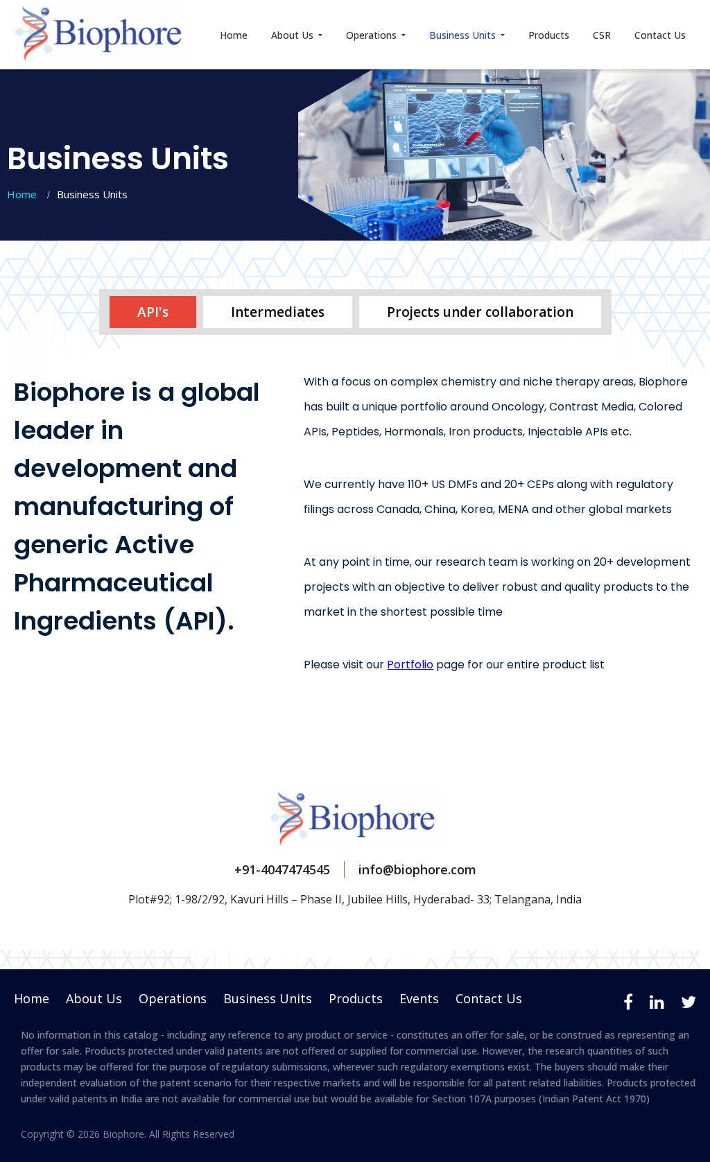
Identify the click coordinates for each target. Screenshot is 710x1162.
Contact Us (660, 35)
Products (548, 35)
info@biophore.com (417, 869)
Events (419, 998)
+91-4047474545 (282, 869)
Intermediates (277, 312)
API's (152, 312)
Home (234, 35)
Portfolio (410, 665)
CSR (602, 35)
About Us (293, 35)
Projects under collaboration (480, 312)
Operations (372, 35)
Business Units (464, 35)
